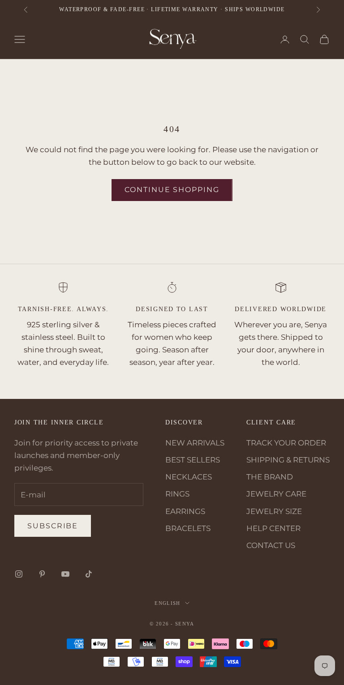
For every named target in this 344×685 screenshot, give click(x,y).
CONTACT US (270, 545)
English (167, 603)
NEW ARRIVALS (194, 442)
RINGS (177, 493)
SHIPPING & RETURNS (288, 459)
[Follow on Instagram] (18, 573)
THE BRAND (269, 476)
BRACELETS (188, 528)
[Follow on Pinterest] (42, 573)
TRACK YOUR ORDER (286, 442)
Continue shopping (172, 189)
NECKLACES (188, 476)
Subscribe (52, 526)
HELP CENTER (273, 528)
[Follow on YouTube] (65, 573)
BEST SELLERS (192, 459)
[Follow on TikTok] (88, 573)
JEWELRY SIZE (274, 511)
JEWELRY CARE (276, 493)
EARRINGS (185, 511)
